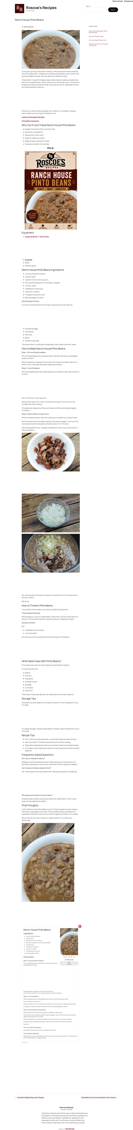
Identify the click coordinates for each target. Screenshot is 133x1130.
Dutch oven (44, 236)
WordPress (69, 1129)
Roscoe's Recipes (41, 7)
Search (88, 6)
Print (69, 962)
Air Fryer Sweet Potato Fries (97, 40)
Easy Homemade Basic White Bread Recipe (98, 31)
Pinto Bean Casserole (30, 121)
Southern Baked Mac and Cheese (30, 1097)
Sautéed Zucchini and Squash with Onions (98, 44)
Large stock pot (31, 236)
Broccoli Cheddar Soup (96, 36)
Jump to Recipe (28, 27)
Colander (28, 260)
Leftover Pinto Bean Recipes (33, 117)
